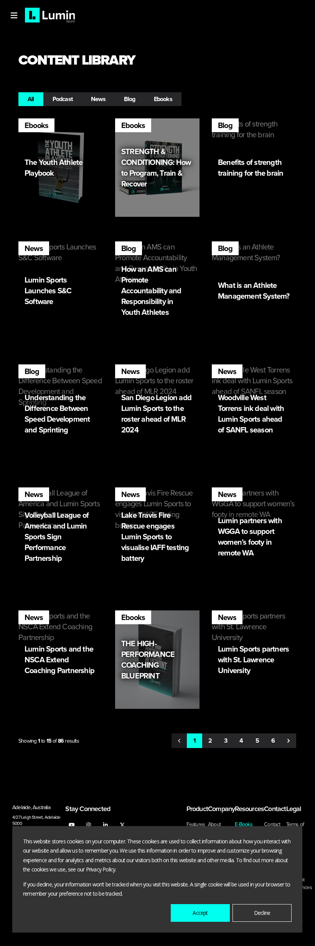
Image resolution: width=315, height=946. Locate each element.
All (31, 99)
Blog (129, 99)
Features (195, 824)
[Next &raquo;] (288, 740)
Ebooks (163, 99)
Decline (262, 912)
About (214, 824)
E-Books (243, 824)
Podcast (63, 99)
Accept (200, 912)
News (98, 99)
